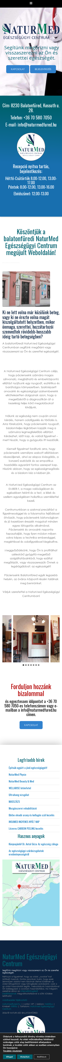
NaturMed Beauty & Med (21, 781)
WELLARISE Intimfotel (20, 788)
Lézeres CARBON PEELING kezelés (26, 828)
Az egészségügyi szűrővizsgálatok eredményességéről (26, 852)
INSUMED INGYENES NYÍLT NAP (24, 822)
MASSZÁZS (14, 802)
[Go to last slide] (4, 638)
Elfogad (9, 1057)
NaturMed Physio (17, 774)
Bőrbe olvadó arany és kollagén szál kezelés (31, 815)
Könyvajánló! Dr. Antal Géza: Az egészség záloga (33, 844)
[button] (31, 638)
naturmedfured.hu (11, 1004)
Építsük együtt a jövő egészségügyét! (28, 768)
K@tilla (14, 1006)
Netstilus (49, 1004)
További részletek (12, 1050)
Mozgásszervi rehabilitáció (23, 808)
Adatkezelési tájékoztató (14, 1000)
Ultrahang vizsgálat (19, 795)
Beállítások (41, 1057)
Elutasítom (24, 1057)
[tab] (23, 665)
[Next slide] (58, 638)
